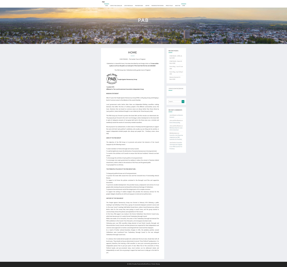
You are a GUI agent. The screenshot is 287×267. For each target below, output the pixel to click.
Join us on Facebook (176, 88)
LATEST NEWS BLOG (128, 5)
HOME (183, 5)
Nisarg (158, 264)
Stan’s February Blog (175, 122)
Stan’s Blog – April (174, 72)
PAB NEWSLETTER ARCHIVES (157, 5)
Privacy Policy (169, 5)
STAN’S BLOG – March (175, 61)
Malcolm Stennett (174, 77)
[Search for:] (176, 101)
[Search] (183, 101)
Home (106, 5)
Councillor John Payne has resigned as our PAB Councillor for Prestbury (176, 137)
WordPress (147, 264)
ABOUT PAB (177, 5)
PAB (103, 2)
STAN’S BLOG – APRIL (175, 56)
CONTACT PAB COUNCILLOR (116, 5)
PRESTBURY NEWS (139, 5)
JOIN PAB (147, 5)
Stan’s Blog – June (174, 66)
